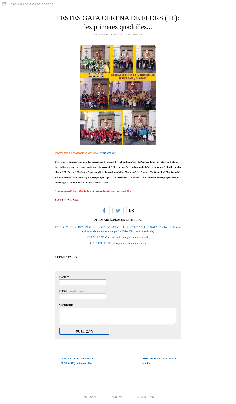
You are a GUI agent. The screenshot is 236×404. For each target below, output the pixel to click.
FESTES (137, 34)
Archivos (118, 397)
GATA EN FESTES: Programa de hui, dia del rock (118, 243)
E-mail (72, 290)
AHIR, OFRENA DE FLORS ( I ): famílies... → (160, 361)
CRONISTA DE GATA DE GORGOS (32, 4)
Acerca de (90, 397)
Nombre (64, 276)
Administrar (145, 397)
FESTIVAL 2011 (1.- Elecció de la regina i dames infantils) (118, 237)
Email (131, 210)
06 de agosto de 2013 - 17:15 (112, 34)
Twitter (118, 210)
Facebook (104, 210)
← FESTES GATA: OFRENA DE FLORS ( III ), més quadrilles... (76, 361)
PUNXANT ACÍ (107, 153)
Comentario (66, 304)
